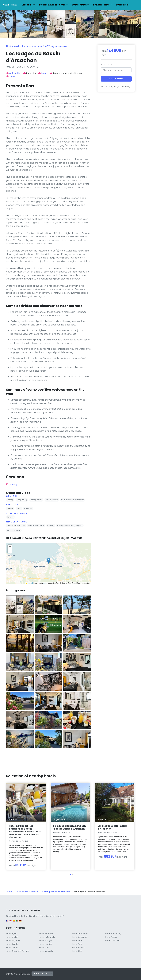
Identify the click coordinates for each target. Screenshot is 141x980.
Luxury (12, 76)
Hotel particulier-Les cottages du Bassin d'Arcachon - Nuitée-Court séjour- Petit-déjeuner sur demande (25, 831)
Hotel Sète (77, 951)
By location (122, 4)
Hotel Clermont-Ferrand (17, 951)
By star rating (79, 4)
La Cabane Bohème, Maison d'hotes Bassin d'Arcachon (69, 827)
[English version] (10, 922)
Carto (45, 583)
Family (44, 73)
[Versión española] (14, 922)
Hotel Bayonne (13, 940)
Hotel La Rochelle (47, 937)
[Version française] (7, 922)
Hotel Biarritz (12, 944)
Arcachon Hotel (10, 5)
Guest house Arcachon (27, 891)
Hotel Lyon (44, 947)
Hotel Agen (11, 933)
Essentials (27, 4)
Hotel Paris (77, 944)
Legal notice (42, 973)
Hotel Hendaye (46, 933)
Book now (116, 79)
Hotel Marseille (46, 951)
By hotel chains (101, 4)
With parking (15, 73)
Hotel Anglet (12, 937)
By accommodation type (52, 4)
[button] (70, 36)
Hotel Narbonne (79, 937)
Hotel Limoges (46, 940)
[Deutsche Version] (20, 922)
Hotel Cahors (12, 947)
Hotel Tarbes (111, 937)
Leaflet (30, 583)
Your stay (106, 65)
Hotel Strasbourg (113, 933)
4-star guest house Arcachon (56, 891)
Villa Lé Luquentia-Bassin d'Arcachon (113, 827)
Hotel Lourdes (45, 944)
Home (9, 891)
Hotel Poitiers (78, 947)
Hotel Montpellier (80, 933)
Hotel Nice (77, 940)
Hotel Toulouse (112, 940)
